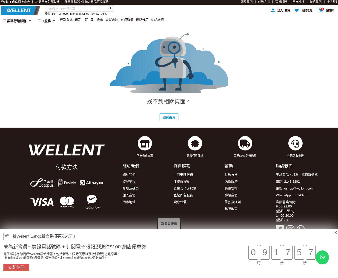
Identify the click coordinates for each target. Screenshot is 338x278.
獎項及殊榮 (131, 188)
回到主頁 (169, 117)
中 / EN (332, 1)
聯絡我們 (316, 1)
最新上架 (81, 19)
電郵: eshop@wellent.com (295, 188)
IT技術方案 (181, 181)
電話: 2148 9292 (288, 181)
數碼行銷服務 (16, 21)
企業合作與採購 (185, 188)
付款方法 (231, 174)
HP (54, 13)
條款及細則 (233, 202)
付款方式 (264, 1)
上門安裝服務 (183, 174)
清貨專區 (111, 19)
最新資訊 (66, 19)
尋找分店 (142, 19)
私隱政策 (231, 208)
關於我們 (247, 1)
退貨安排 (231, 188)
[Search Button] (110, 8)
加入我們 (129, 195)
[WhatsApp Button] (322, 257)
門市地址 (298, 1)
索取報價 (126, 19)
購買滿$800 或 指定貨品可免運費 (87, 1)
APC (104, 13)
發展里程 (129, 181)
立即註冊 (16, 267)
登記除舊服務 (183, 195)
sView (95, 13)
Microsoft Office (79, 13)
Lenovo (63, 13)
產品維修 (157, 19)
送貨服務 (281, 1)
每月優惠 (96, 19)
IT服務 (45, 21)
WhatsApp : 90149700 (292, 195)
